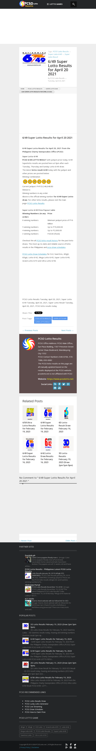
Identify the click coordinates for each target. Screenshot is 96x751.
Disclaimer (35, 747)
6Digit (30, 727)
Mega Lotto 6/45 (27, 731)
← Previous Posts (30, 330)
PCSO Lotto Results (35, 203)
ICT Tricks (29, 598)
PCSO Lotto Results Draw (35, 701)
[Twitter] (64, 384)
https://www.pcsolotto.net (60, 379)
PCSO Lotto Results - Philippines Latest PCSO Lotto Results (48, 570)
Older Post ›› (71, 540)
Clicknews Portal (32, 585)
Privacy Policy (25, 747)
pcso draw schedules (56, 247)
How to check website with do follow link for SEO (50, 601)
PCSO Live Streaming (33, 706)
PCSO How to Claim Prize (35, 712)
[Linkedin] (55, 387)
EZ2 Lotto (39, 727)
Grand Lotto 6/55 (52, 727)
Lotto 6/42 (65, 727)
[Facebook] (59, 384)
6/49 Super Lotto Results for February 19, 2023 (51, 639)
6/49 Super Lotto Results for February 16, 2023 (51, 651)
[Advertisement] (48, 26)
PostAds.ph (30, 555)
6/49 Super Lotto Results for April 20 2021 (60, 67)
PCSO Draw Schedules (34, 709)
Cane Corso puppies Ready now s (45, 557)
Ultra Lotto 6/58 (40, 735)
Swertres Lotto (26, 735)
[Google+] (68, 384)
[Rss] (55, 384)
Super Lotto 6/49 (60, 731)
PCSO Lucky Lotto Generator (36, 704)
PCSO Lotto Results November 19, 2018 (47, 587)
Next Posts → (67, 330)
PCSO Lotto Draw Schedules (34, 254)
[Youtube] (59, 387)
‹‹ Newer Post (25, 540)
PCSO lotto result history (47, 240)
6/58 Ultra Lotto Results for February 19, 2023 (50, 677)
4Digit (23, 727)
